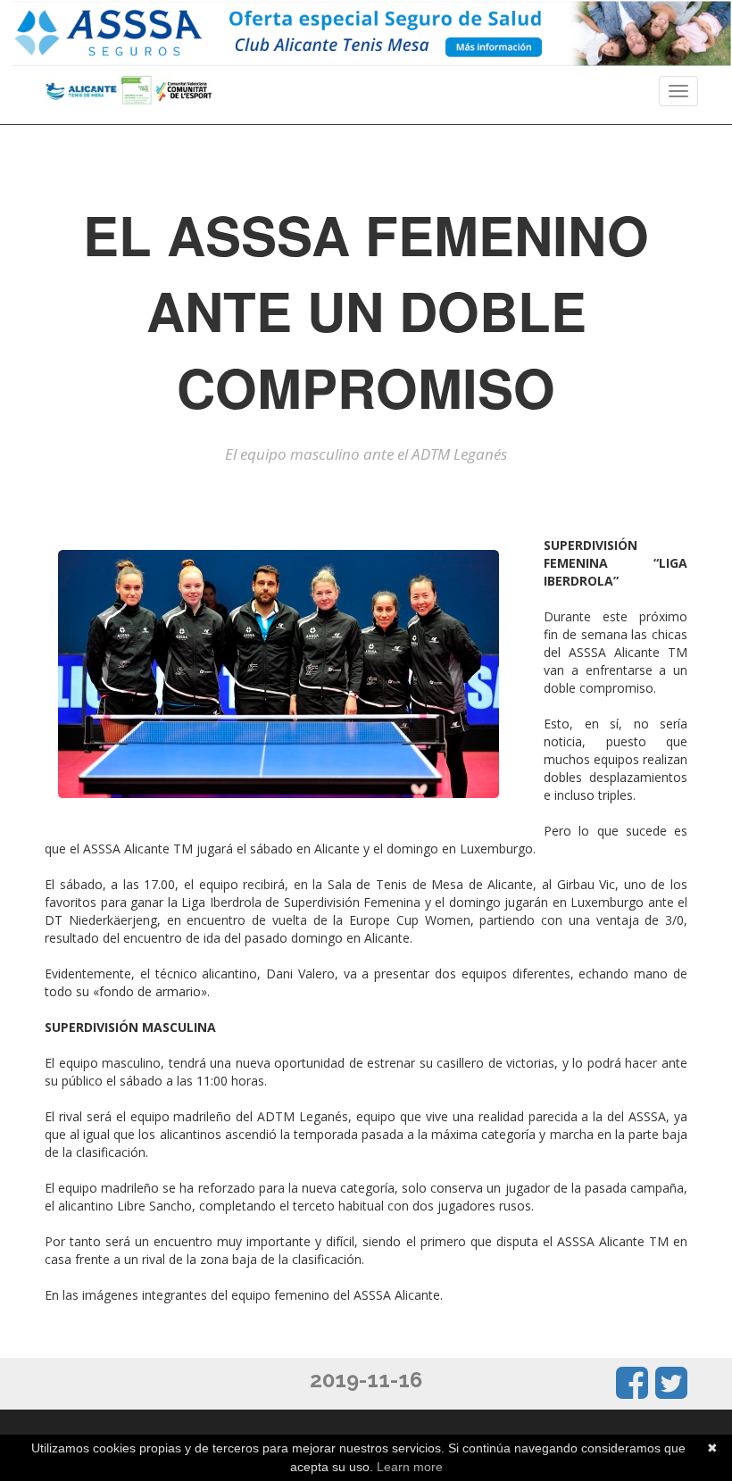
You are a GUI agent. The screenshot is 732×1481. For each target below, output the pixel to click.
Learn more (410, 1467)
